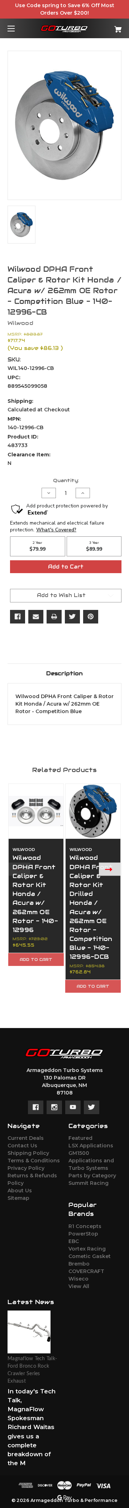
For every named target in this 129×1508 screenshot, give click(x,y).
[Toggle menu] (17, 28)
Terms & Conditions (34, 1160)
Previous (19, 869)
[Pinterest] (90, 617)
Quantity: (66, 480)
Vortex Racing (87, 1249)
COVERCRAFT (86, 1271)
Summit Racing (88, 1183)
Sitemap (18, 1198)
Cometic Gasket (89, 1256)
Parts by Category (92, 1175)
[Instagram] (54, 1107)
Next (110, 869)
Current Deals (26, 1138)
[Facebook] (17, 617)
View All (78, 1286)
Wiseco (78, 1279)
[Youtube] (73, 1107)
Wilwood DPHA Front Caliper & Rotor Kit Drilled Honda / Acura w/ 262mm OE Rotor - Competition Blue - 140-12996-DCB (91, 907)
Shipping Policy (28, 1153)
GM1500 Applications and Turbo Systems (91, 1160)
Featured (80, 1138)
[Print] (54, 617)
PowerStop (83, 1234)
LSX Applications (90, 1145)
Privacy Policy (26, 1168)
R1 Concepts (84, 1226)
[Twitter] (72, 617)
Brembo (79, 1264)
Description (64, 673)
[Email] (35, 617)
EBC (73, 1241)
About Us (20, 1190)
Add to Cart (36, 959)
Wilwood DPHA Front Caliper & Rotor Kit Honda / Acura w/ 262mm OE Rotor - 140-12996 (35, 894)
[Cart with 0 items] (110, 27)
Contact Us (22, 1145)
